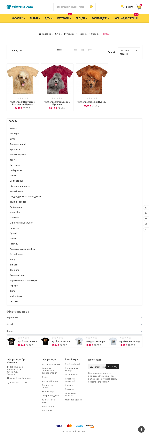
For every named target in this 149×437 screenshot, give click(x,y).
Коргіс (13, 160)
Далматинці (16, 181)
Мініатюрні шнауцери (21, 223)
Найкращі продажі (129, 52)
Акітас (13, 128)
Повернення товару (71, 369)
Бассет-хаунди (18, 154)
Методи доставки (51, 364)
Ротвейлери (16, 254)
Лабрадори (16, 207)
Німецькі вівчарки (20, 186)
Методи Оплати (50, 381)
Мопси (13, 238)
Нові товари (48, 391)
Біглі (12, 139)
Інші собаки (16, 296)
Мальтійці (15, 212)
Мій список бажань (71, 394)
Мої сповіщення (73, 400)
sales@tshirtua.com (20, 378)
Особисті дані (72, 364)
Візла (13, 291)
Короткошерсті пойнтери (23, 280)
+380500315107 (18, 382)
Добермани (16, 170)
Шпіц (12, 259)
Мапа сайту (48, 406)
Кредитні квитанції (70, 380)
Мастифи (14, 217)
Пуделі (13, 233)
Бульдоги (15, 149)
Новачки (14, 228)
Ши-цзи (14, 265)
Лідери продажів (51, 395)
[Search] (91, 6)
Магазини (47, 410)
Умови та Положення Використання (49, 370)
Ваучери (69, 389)
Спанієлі (14, 270)
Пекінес (14, 301)
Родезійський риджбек (22, 249)
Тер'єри (14, 286)
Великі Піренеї (18, 202)
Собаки (13, 121)
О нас (45, 377)
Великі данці (17, 191)
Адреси (69, 385)
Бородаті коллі (18, 144)
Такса (13, 175)
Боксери (14, 134)
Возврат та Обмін (48, 386)
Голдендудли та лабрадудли (25, 196)
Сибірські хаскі (18, 275)
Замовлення (71, 375)
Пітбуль (14, 244)
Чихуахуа (15, 165)
